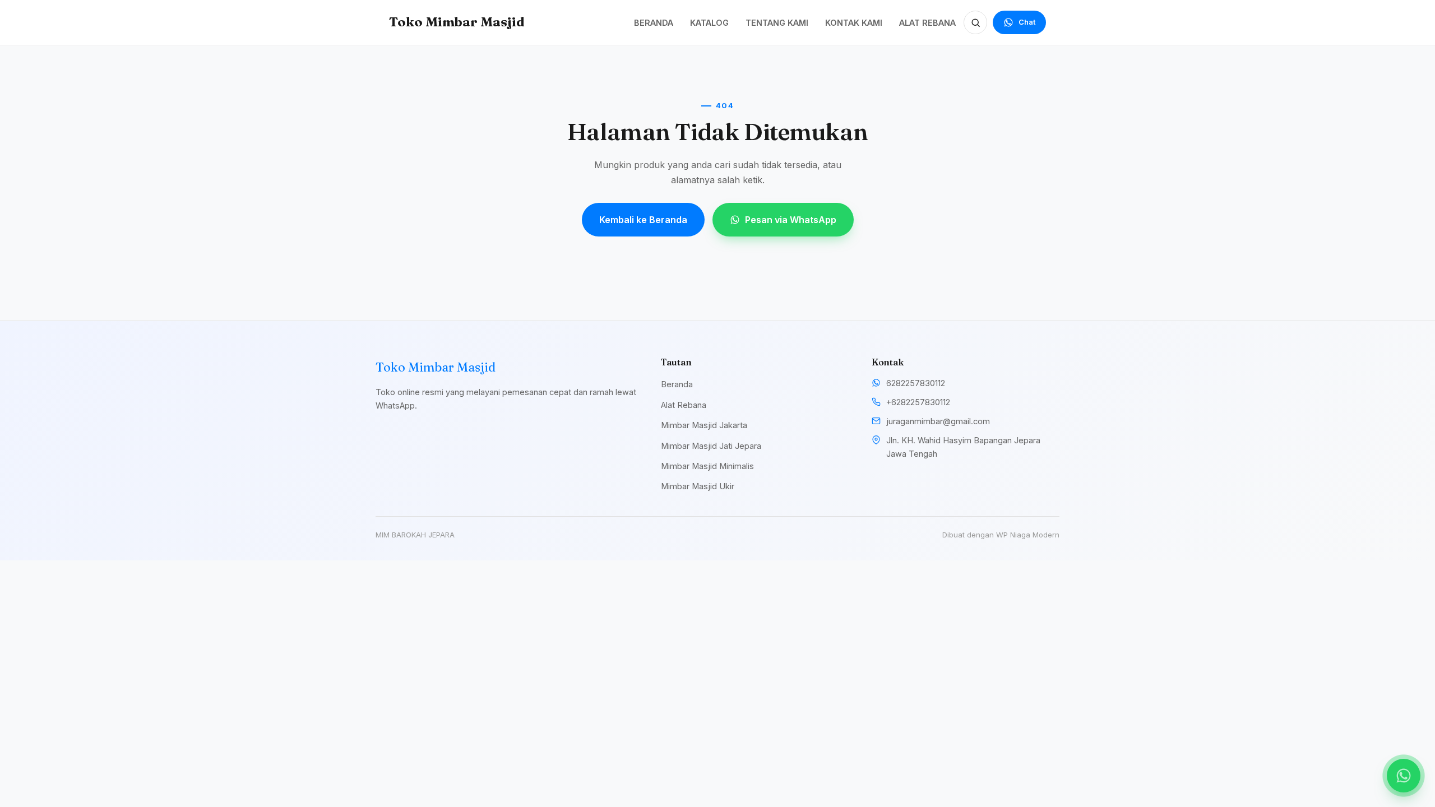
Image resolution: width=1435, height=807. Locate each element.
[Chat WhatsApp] (1403, 775)
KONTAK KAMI (853, 22)
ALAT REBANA (927, 22)
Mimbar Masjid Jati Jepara (711, 446)
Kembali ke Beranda (643, 219)
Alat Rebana (683, 405)
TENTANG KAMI (777, 22)
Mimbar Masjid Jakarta (704, 425)
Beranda (677, 384)
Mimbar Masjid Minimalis (707, 466)
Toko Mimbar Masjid (457, 22)
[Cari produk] (975, 22)
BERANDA (653, 22)
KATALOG (709, 22)
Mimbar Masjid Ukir (697, 486)
